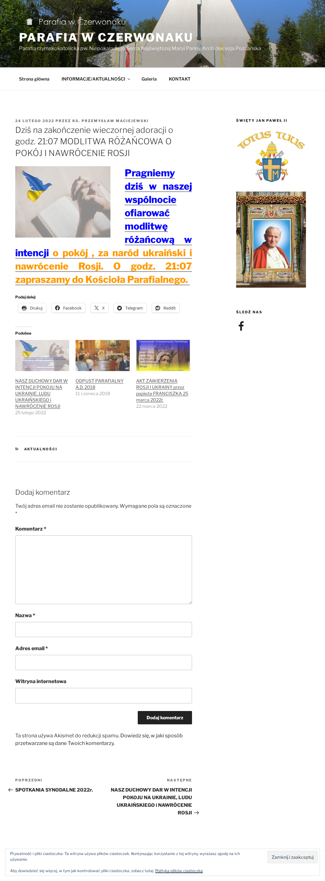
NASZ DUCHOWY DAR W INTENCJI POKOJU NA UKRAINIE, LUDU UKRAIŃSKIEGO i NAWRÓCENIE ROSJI (41, 393)
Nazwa (25, 615)
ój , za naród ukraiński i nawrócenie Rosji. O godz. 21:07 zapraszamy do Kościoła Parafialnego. (103, 266)
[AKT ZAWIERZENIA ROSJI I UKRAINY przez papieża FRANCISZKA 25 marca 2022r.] (163, 355)
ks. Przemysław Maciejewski (110, 121)
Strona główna (34, 79)
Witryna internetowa (40, 681)
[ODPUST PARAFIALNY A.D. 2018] (102, 355)
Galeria (149, 79)
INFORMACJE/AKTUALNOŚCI (93, 79)
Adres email (31, 648)
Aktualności (41, 449)
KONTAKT (179, 79)
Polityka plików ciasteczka (179, 870)
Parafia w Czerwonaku (106, 37)
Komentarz (30, 529)
